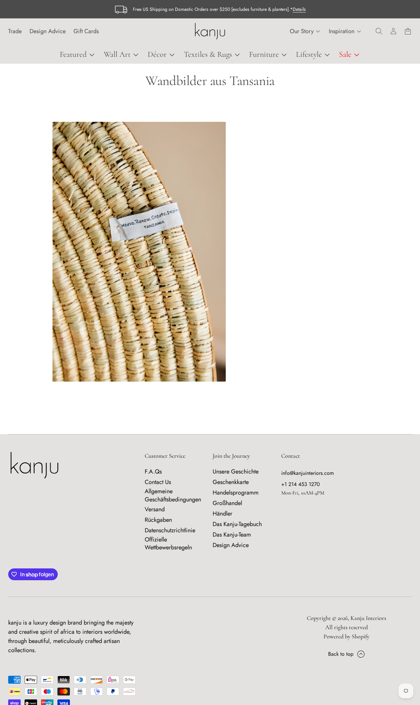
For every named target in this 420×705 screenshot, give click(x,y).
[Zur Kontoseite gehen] (393, 31)
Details (299, 9)
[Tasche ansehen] (408, 31)
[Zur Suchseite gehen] (379, 31)
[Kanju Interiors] (209, 31)
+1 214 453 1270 (300, 484)
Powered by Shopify (346, 636)
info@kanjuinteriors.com (307, 473)
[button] (379, 31)
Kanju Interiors (368, 618)
